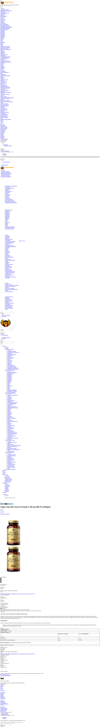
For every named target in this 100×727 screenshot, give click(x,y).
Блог (1, 689)
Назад (7, 347)
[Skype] (11, 504)
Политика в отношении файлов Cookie (19, 722)
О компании (2, 692)
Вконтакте (5, 153)
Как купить (7, 476)
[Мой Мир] (4, 504)
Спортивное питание (11, 351)
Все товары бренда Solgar (5, 675)
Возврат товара (3, 710)
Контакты (2, 697)
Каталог (6, 348)
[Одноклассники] (2, 504)
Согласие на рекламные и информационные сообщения (7, 722)
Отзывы (2, 695)
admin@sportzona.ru (5, 150)
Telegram (4, 154)
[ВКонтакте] (1, 504)
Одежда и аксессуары (11, 454)
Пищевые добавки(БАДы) (12, 395)
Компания (7, 484)
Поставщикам (3, 702)
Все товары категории (4, 674)
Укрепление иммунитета (5, 593)
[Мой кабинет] (1, 336)
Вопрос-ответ (3, 711)
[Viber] (7, 504)
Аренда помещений (4, 703)
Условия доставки (4, 709)
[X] (6, 504)
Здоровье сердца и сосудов (29, 593)
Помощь (2, 704)
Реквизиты (2, 701)
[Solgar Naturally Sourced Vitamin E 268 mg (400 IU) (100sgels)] (13, 545)
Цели (1, 687)
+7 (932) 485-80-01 (4, 139)
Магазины (2, 700)
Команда (2, 694)
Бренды (1, 686)
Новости (2, 693)
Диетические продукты (12, 442)
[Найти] (1, 7)
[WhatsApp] (9, 504)
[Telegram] (12, 504)
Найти (2, 725)
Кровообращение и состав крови (17, 593)
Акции (1, 688)
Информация (3, 698)
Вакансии (2, 696)
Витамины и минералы (12, 372)
